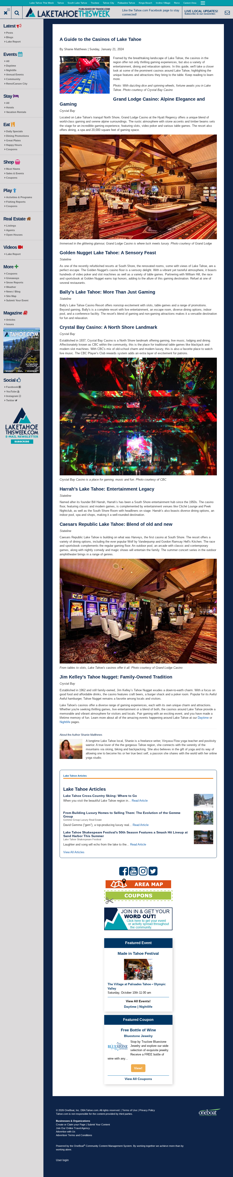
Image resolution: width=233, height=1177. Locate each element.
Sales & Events (15, 173)
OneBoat (79, 1146)
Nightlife (11, 70)
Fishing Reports (15, 201)
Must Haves (13, 168)
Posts (9, 32)
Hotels (10, 107)
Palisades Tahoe (126, 3)
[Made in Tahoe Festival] (138, 969)
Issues (10, 324)
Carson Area (189, 3)
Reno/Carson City (16, 83)
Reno (177, 3)
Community (13, 79)
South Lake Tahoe (77, 3)
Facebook (12, 387)
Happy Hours (14, 145)
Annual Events (15, 74)
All (7, 61)
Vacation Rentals (16, 112)
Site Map (11, 296)
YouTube (11, 391)
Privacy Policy (147, 1110)
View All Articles (73, 852)
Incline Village (163, 3)
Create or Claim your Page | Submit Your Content (83, 1124)
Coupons (11, 149)
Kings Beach (145, 3)
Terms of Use (129, 1110)
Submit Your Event (17, 300)
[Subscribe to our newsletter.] (21, 425)
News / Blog (13, 291)
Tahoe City (108, 3)
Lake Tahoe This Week (42, 3)
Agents (10, 230)
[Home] (67, 12)
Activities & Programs (19, 197)
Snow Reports (14, 282)
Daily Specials (14, 131)
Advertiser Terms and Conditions (74, 1135)
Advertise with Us (65, 1131)
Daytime (11, 65)
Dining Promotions (17, 136)
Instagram (12, 396)
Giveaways (12, 278)
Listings (11, 225)
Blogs (9, 37)
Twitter (10, 400)
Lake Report (13, 41)
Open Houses (14, 234)
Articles (10, 319)
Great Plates (13, 140)
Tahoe (60, 3)
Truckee (95, 3)
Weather (11, 287)
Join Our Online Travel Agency (73, 1128)
